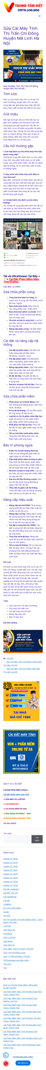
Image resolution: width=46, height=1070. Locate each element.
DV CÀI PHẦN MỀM (12, 908)
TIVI (5, 968)
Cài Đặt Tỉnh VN (10, 893)
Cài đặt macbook (11, 889)
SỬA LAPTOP (9, 937)
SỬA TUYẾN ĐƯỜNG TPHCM (16, 956)
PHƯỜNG (7, 934)
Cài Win (6, 901)
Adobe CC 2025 (10, 885)
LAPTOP (7, 926)
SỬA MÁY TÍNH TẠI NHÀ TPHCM (18, 949)
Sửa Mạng (8, 941)
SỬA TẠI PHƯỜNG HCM (14, 953)
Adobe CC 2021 (10, 870)
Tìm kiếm (7, 833)
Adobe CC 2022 (10, 874)
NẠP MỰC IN (9, 930)
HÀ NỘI (9, 658)
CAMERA (7, 904)
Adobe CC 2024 (10, 882)
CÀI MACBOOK (10, 897)
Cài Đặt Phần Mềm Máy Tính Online (21, 280)
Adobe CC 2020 (10, 866)
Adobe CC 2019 (10, 863)
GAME (6, 912)
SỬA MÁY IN (9, 945)
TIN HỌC (7, 964)
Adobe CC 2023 (10, 878)
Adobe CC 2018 (10, 859)
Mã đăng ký (23, 1063)
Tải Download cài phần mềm (16, 960)
